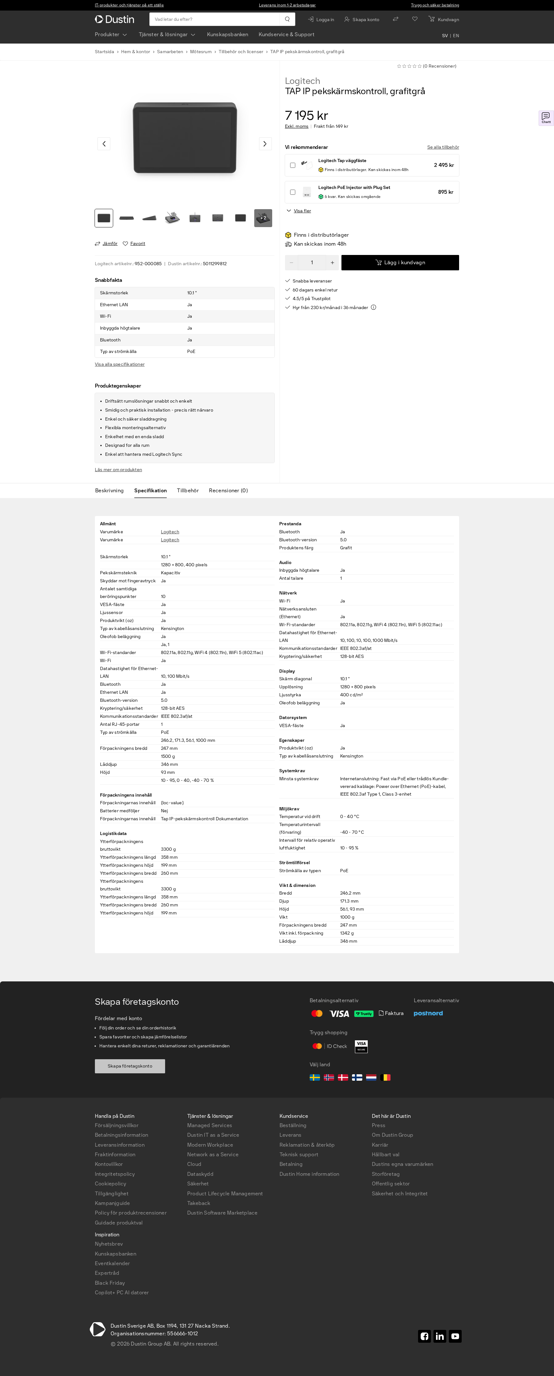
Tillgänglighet (112, 1194)
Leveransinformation (120, 1145)
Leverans (291, 1135)
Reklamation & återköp (307, 1145)
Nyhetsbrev (109, 1244)
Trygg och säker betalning (435, 5)
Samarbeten (170, 51)
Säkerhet (198, 1184)
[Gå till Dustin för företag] (116, 19)
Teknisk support (299, 1154)
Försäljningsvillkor (116, 1125)
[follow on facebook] (424, 1336)
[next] (265, 143)
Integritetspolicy (115, 1174)
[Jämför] (395, 19)
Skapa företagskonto (130, 1066)
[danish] (343, 1078)
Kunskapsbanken (227, 34)
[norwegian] (329, 1078)
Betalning (291, 1164)
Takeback (199, 1203)
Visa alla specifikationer (120, 364)
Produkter (107, 34)
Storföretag (386, 1174)
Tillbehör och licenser (241, 51)
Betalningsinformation (121, 1135)
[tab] (112, 490)
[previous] (103, 143)
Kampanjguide (112, 1203)
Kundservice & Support (287, 34)
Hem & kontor (135, 51)
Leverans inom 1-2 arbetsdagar (287, 5)
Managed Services (209, 1125)
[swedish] (315, 1078)
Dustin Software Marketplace (222, 1213)
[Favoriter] (415, 19)
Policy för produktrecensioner (131, 1213)
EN (456, 36)
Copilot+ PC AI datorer (122, 1293)
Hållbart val (385, 1154)
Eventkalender (112, 1263)
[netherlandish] (371, 1078)
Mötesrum (201, 51)
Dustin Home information (310, 1174)
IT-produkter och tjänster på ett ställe (129, 5)
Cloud (194, 1164)
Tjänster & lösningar (163, 34)
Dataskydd (200, 1174)
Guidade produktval (119, 1223)
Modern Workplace (210, 1145)
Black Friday (110, 1283)
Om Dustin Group (392, 1135)
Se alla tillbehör (443, 147)
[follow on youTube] (455, 1336)
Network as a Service (213, 1154)
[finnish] (357, 1078)
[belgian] (385, 1078)
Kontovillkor (109, 1164)
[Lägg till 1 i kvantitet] (332, 262)
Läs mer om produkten (118, 469)
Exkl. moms (297, 126)
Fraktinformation (115, 1154)
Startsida (104, 51)
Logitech (302, 81)
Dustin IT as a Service (213, 1135)
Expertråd (107, 1273)
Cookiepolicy (110, 1184)
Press (378, 1125)
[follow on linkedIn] (439, 1336)
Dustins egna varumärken (402, 1164)
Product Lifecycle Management (225, 1194)
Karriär (380, 1145)
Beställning (293, 1125)
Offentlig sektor (391, 1184)
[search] (287, 19)
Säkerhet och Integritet (400, 1194)
